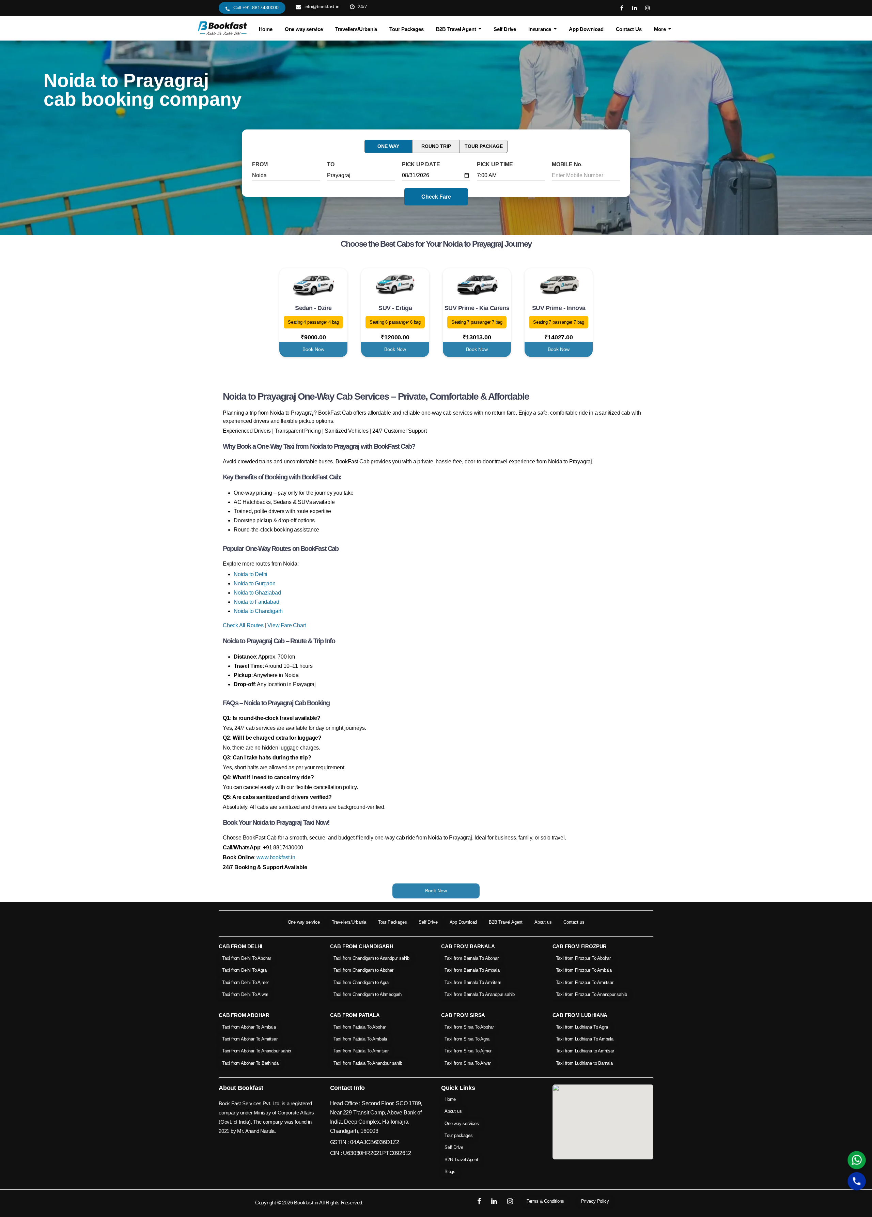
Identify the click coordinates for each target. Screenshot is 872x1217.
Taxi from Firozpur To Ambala (584, 970)
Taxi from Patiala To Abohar (359, 1027)
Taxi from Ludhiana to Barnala (584, 1063)
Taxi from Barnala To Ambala (472, 970)
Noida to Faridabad (256, 602)
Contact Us (629, 29)
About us (542, 922)
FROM (260, 164)
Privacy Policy (595, 1201)
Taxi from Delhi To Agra (244, 970)
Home (265, 29)
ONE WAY (388, 146)
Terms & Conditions (545, 1201)
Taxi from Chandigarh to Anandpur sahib (371, 958)
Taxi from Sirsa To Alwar (468, 1063)
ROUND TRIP (436, 146)
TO (330, 164)
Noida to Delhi (250, 574)
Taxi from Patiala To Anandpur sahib (367, 1063)
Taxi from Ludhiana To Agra (582, 1027)
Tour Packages (406, 29)
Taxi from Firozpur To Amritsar (584, 982)
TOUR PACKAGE (484, 146)
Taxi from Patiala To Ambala (360, 1039)
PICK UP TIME (495, 164)
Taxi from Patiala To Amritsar (361, 1050)
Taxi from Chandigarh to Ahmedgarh (367, 994)
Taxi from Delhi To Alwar (245, 994)
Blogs (450, 1171)
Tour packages (458, 1135)
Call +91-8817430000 (256, 7)
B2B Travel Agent (506, 922)
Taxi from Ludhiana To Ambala (584, 1039)
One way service (304, 29)
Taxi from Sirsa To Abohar (469, 1027)
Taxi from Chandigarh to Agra (361, 982)
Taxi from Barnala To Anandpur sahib (480, 994)
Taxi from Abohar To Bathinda (250, 1063)
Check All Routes (243, 625)
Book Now (313, 349)
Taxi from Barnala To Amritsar (473, 982)
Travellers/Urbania (356, 29)
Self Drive (505, 29)
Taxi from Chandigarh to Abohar (363, 970)
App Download (586, 29)
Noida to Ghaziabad (257, 593)
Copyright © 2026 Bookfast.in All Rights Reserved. (309, 1202)
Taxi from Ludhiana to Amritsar (585, 1050)
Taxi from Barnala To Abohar (472, 958)
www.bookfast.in (275, 857)
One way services (462, 1123)
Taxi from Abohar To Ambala (249, 1027)
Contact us (573, 922)
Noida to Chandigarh (258, 611)
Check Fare (436, 197)
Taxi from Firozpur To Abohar (583, 958)
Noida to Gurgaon (255, 583)
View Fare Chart (286, 625)
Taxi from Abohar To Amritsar (249, 1039)
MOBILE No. (567, 164)
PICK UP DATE (421, 164)
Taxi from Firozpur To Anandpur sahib (591, 994)
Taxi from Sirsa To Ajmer (468, 1050)
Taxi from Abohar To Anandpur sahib (256, 1050)
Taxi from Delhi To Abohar (246, 958)
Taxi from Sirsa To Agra (467, 1039)
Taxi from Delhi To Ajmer (245, 982)
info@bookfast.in (322, 6)
